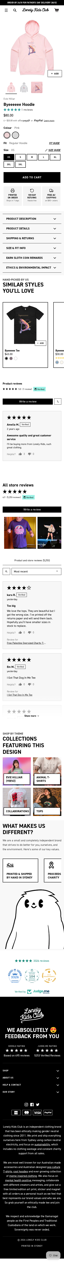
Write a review (27, 401)
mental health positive (18, 1180)
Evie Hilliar (9, 99)
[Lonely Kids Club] (35, 10)
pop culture (53, 1167)
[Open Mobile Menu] (6, 10)
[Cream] (61, 362)
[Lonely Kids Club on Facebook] (32, 1104)
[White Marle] (15, 135)
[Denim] (57, 362)
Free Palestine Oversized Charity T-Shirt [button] (25, 643)
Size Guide (54, 150)
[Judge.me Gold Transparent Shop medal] (49, 976)
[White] (15, 358)
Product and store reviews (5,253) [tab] (32, 560)
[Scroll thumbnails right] (57, 533)
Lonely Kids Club (36, 1239)
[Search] (15, 10)
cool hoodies (20, 1171)
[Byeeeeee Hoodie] (11, 87)
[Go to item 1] (20, 533)
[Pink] (6, 135)
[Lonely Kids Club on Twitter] (37, 1104)
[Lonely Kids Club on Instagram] (26, 1104)
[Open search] (6, 571)
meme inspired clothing (23, 1176)
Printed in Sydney (32, 1246)
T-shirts (7, 1171)
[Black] (6, 358)
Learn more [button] (49, 120)
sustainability (42, 1144)
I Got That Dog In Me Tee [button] (19, 695)
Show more (30, 716)
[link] (32, 110)
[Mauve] (11, 358)
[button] (12, 110)
